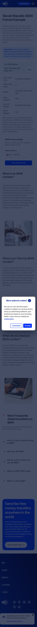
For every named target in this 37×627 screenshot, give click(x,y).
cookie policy (9, 319)
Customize (16, 326)
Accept (27, 326)
